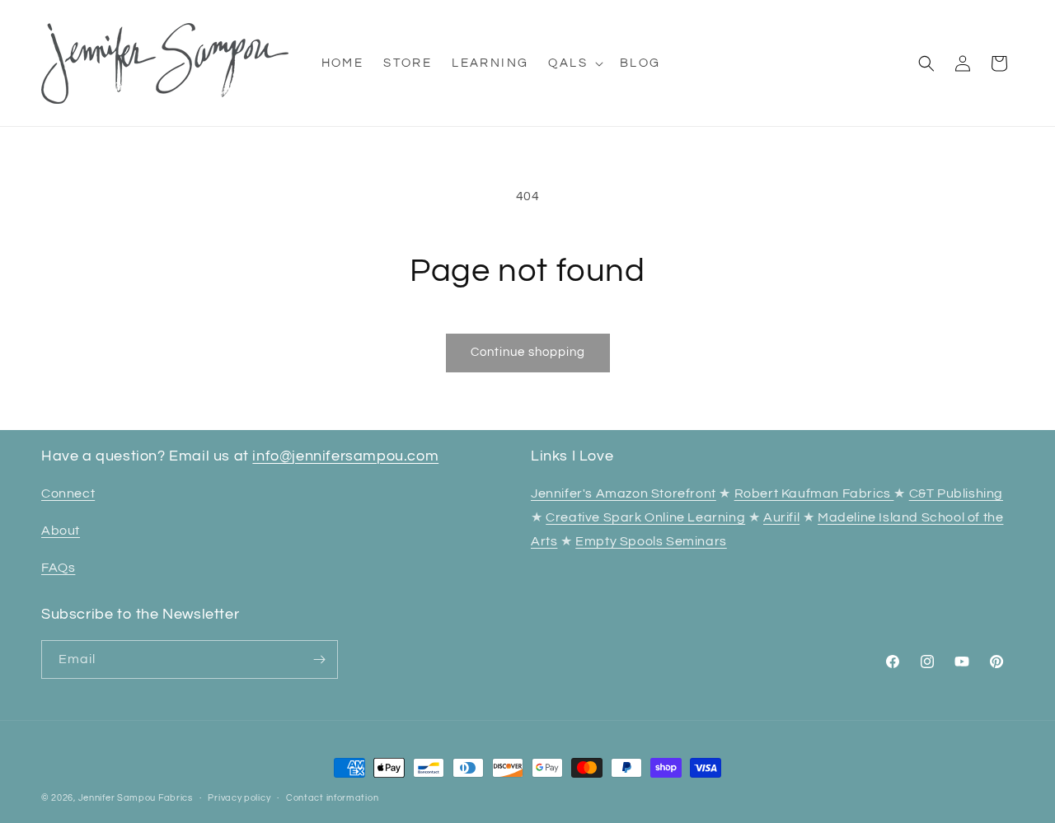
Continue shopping (528, 352)
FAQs (58, 567)
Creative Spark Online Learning (645, 517)
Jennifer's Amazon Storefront (623, 493)
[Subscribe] (319, 659)
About (60, 530)
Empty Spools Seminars (651, 541)
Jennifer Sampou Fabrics (135, 797)
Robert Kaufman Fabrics (814, 493)
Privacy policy (239, 797)
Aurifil (781, 517)
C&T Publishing (956, 493)
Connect (68, 493)
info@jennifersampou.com (345, 456)
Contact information (332, 797)
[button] (574, 63)
